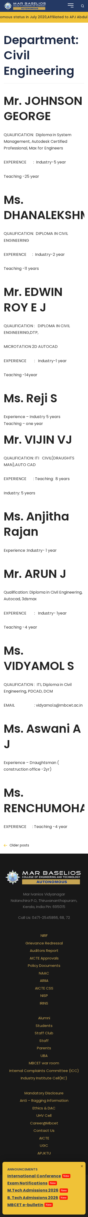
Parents (44, 1048)
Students (44, 1025)
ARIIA (44, 980)
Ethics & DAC (44, 1108)
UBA (44, 1055)
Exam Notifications (27, 1183)
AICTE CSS (44, 988)
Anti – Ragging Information (44, 1100)
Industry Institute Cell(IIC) (44, 1078)
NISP (44, 995)
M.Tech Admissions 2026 (32, 1190)
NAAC (44, 973)
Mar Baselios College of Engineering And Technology (25, 6)
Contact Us (44, 1130)
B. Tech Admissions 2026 (32, 1197)
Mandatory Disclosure (44, 1093)
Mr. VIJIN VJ (38, 439)
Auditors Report (44, 950)
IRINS (44, 1003)
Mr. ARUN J (35, 574)
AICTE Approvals (44, 958)
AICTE (44, 1138)
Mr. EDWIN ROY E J (33, 299)
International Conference (34, 1176)
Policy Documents (44, 965)
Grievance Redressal (44, 943)
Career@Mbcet (44, 1123)
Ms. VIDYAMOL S (39, 658)
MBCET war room (44, 1063)
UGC (44, 1145)
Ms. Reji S (30, 398)
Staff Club (44, 1033)
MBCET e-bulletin (25, 1204)
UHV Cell (44, 1115)
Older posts (19, 845)
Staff (44, 1040)
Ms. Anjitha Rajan (36, 524)
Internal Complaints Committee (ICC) (44, 1070)
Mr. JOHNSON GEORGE (43, 108)
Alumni (44, 1018)
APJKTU (44, 1153)
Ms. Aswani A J (42, 736)
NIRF (44, 935)
